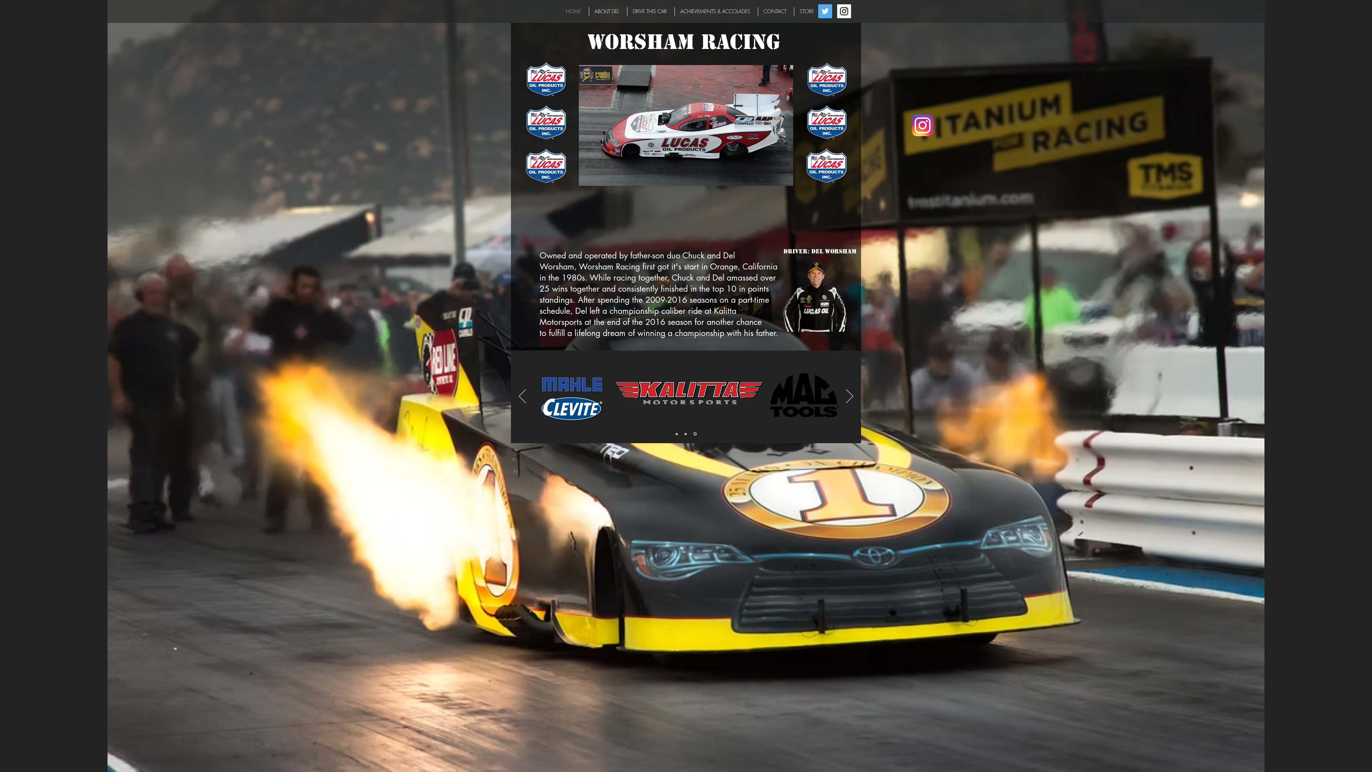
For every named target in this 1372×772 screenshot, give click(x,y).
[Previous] (522, 396)
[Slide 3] (696, 434)
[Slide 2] (686, 434)
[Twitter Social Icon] (825, 11)
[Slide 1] (677, 434)
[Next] (849, 396)
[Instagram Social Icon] (844, 11)
